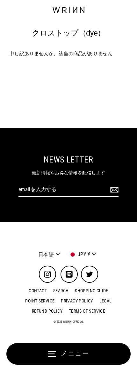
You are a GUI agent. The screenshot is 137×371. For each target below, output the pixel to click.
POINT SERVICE (39, 300)
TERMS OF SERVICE (87, 311)
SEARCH (60, 290)
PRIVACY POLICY (77, 300)
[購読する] (113, 190)
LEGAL (105, 300)
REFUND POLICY (47, 311)
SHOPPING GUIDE (91, 290)
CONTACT (38, 290)
